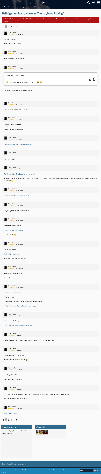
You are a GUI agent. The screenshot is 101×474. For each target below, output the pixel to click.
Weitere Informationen (86, 471)
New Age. (59, 19)
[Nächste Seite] (16, 26)
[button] (98, 2)
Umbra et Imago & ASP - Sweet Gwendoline (18, 325)
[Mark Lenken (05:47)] (42, 432)
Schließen (96, 471)
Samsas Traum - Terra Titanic (13, 278)
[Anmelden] (93, 2)
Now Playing (12, 32)
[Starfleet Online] (43, 2)
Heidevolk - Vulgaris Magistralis (14, 230)
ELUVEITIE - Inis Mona (11, 254)
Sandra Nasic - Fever (10, 413)
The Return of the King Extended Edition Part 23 (19, 174)
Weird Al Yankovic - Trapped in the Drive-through (20, 306)
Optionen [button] (26, 432)
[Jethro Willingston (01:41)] (38, 432)
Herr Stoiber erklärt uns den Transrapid (16, 196)
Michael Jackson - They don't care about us (18, 144)
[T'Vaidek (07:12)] (45, 432)
